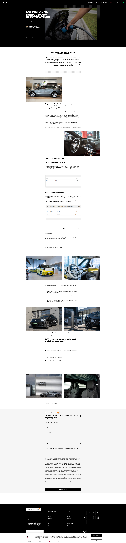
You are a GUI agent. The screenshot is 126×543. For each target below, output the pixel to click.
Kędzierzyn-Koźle (70, 523)
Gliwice (68, 513)
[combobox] (63, 438)
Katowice (69, 516)
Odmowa (96, 540)
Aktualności (104, 2)
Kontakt (116, 2)
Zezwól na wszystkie (96, 535)
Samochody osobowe (52, 511)
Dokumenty (50, 525)
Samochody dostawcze (53, 513)
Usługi (97, 2)
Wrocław (69, 518)
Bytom (68, 525)
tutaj (58, 465)
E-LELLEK (122, 2)
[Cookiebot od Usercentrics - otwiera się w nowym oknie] (28, 541)
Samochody (90, 2)
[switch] (49, 541)
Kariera (110, 2)
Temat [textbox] (47, 443)
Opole (68, 511)
